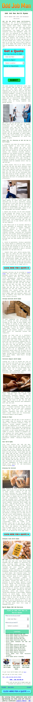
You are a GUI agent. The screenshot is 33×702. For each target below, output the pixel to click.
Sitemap (4, 687)
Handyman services (8, 272)
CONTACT (23, 10)
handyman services (7, 604)
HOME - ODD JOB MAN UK (16, 679)
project (22, 144)
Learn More (21, 701)
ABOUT (19, 10)
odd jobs (8, 561)
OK (30, 701)
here (13, 465)
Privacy (29, 687)
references (24, 172)
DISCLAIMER (28, 10)
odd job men (11, 287)
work (13, 203)
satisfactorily (19, 256)
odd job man (16, 87)
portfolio (22, 201)
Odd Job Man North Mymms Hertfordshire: (16, 21)
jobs (10, 147)
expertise (25, 169)
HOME (12, 10)
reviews (12, 167)
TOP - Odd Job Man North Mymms (11, 677)
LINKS (15, 10)
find (8, 444)
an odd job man (24, 150)
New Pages (11, 687)
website (4, 207)
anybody (9, 213)
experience (5, 176)
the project (12, 233)
